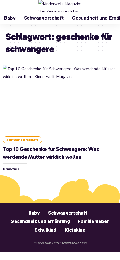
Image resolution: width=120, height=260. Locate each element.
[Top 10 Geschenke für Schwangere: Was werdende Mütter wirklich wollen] (60, 99)
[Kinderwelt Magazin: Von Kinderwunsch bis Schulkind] (60, 6)
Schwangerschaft (22, 140)
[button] (10, 6)
